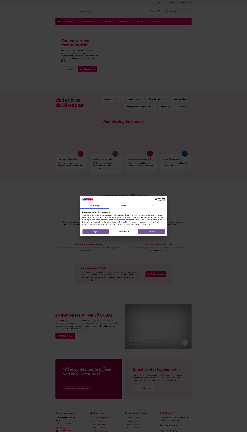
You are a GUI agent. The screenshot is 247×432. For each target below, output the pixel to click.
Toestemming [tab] (94, 205)
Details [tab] (123, 205)
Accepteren (151, 231)
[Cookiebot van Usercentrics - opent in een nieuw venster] (156, 199)
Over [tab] (152, 205)
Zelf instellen (122, 231)
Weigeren (96, 231)
